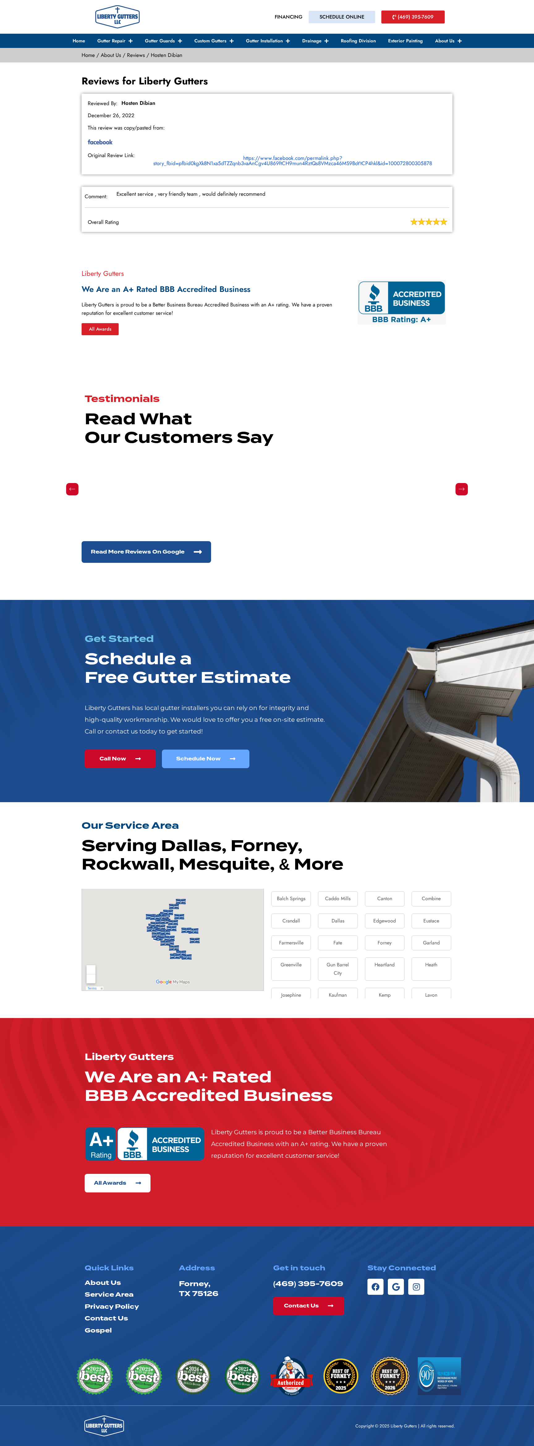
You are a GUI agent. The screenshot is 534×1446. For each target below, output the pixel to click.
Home (79, 40)
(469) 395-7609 (308, 1284)
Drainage (311, 40)
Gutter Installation (264, 40)
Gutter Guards (160, 40)
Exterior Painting (405, 40)
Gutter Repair (111, 40)
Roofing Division (358, 40)
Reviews (136, 55)
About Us (445, 40)
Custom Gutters (210, 40)
